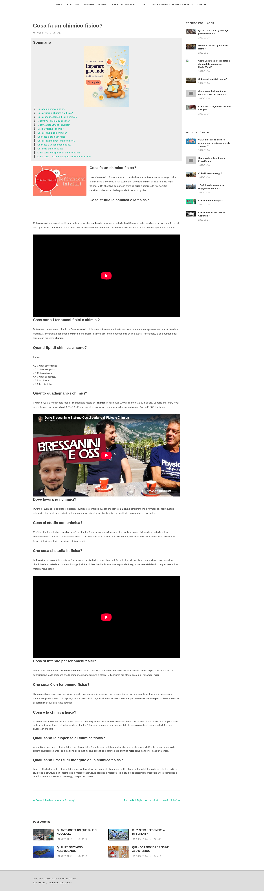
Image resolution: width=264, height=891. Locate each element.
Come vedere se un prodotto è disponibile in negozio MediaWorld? (214, 64)
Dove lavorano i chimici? (50, 129)
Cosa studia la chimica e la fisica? (55, 113)
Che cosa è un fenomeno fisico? (54, 145)
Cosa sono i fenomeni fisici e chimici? (57, 117)
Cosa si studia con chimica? (52, 133)
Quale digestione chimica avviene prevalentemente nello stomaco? (214, 181)
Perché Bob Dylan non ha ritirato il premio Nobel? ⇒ (152, 838)
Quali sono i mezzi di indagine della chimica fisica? (64, 156)
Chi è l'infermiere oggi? (210, 211)
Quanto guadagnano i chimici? (53, 125)
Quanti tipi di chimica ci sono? (53, 121)
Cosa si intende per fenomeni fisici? (56, 141)
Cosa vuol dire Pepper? (210, 238)
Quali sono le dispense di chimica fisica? (58, 152)
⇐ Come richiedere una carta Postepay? (54, 838)
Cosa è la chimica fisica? (50, 148)
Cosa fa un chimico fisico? (51, 109)
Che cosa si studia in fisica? (51, 137)
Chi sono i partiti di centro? (212, 79)
